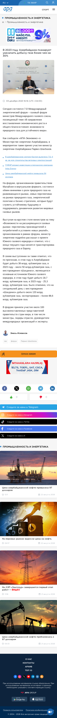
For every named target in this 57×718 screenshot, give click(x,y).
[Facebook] (15, 677)
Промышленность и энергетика (25, 22)
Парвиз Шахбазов (29, 341)
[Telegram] (33, 677)
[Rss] (41, 677)
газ (5, 341)
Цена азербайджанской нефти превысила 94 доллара (25, 175)
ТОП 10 (28, 670)
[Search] (47, 3)
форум (14, 341)
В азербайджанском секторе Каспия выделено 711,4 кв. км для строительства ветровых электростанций (29, 158)
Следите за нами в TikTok (18, 422)
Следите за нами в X (16, 436)
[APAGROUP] (28, 692)
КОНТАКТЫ (28, 663)
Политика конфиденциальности (40, 710)
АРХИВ (28, 666)
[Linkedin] (37, 677)
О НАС (28, 659)
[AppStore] (38, 699)
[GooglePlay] (19, 699)
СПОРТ (45, 10)
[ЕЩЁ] (53, 10)
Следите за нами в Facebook (19, 429)
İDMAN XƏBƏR (28, 354)
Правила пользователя (13, 710)
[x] (24, 677)
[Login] (53, 2)
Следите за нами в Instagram (19, 415)
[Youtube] (28, 677)
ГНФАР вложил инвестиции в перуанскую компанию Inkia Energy (29, 167)
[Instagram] (19, 677)
